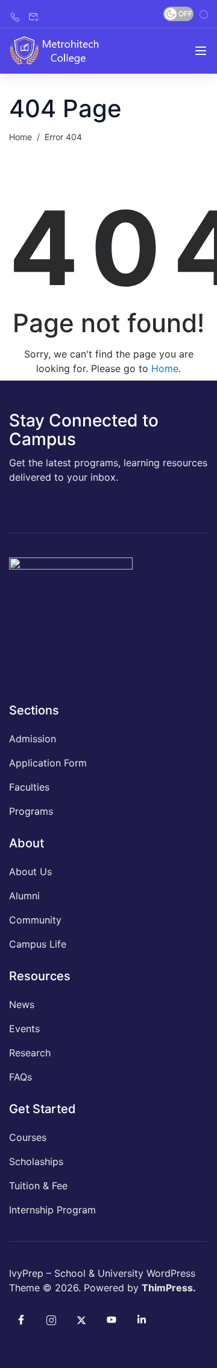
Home (20, 137)
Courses (27, 1137)
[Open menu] (200, 50)
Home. (166, 368)
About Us (30, 871)
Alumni (24, 896)
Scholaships (36, 1161)
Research (30, 1053)
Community (35, 920)
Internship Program (52, 1210)
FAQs (20, 1077)
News (21, 1004)
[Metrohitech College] (59, 49)
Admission (32, 739)
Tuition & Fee (38, 1186)
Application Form (48, 763)
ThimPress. (169, 1288)
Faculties (29, 787)
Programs (31, 811)
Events (24, 1029)
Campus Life (37, 944)
